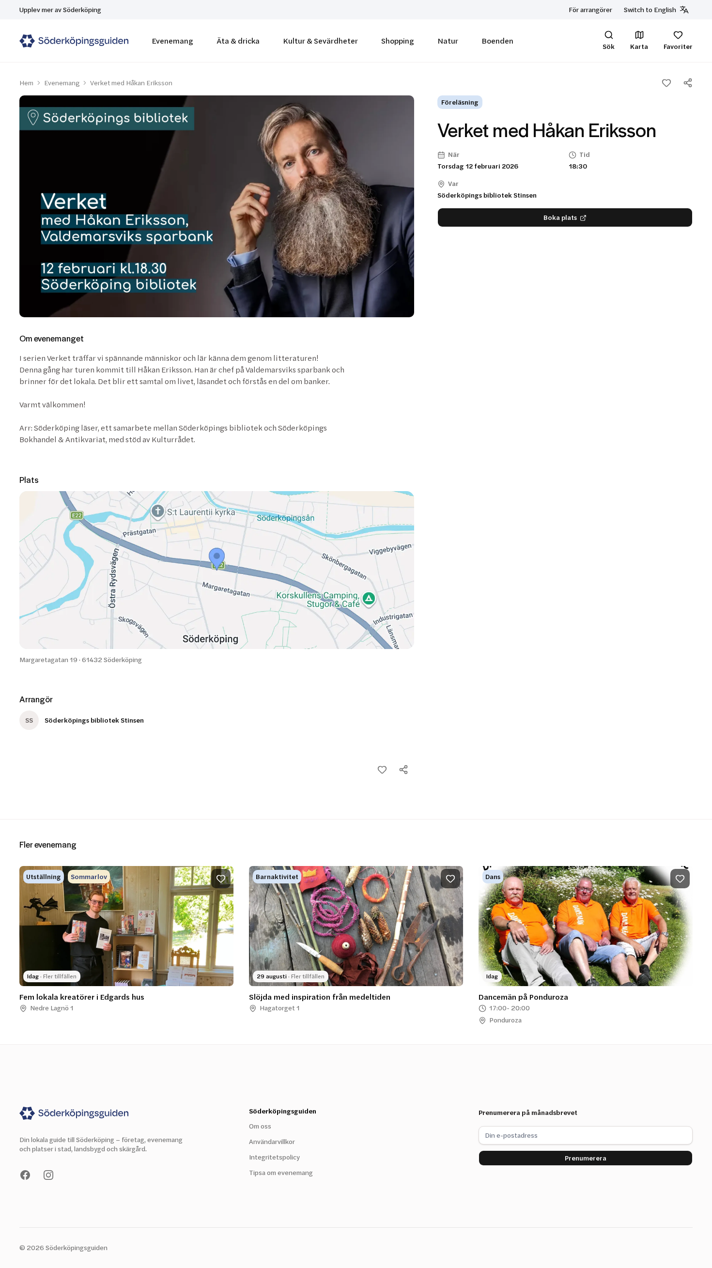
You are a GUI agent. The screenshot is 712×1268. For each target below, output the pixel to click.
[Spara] (666, 82)
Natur (447, 40)
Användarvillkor (272, 1141)
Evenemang (172, 40)
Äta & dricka (238, 40)
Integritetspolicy (274, 1156)
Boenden (497, 40)
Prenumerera (585, 1157)
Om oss (260, 1125)
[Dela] (687, 82)
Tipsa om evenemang (281, 1172)
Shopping (397, 40)
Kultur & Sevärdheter (320, 40)
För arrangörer (590, 9)
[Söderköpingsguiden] (73, 40)
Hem (26, 82)
